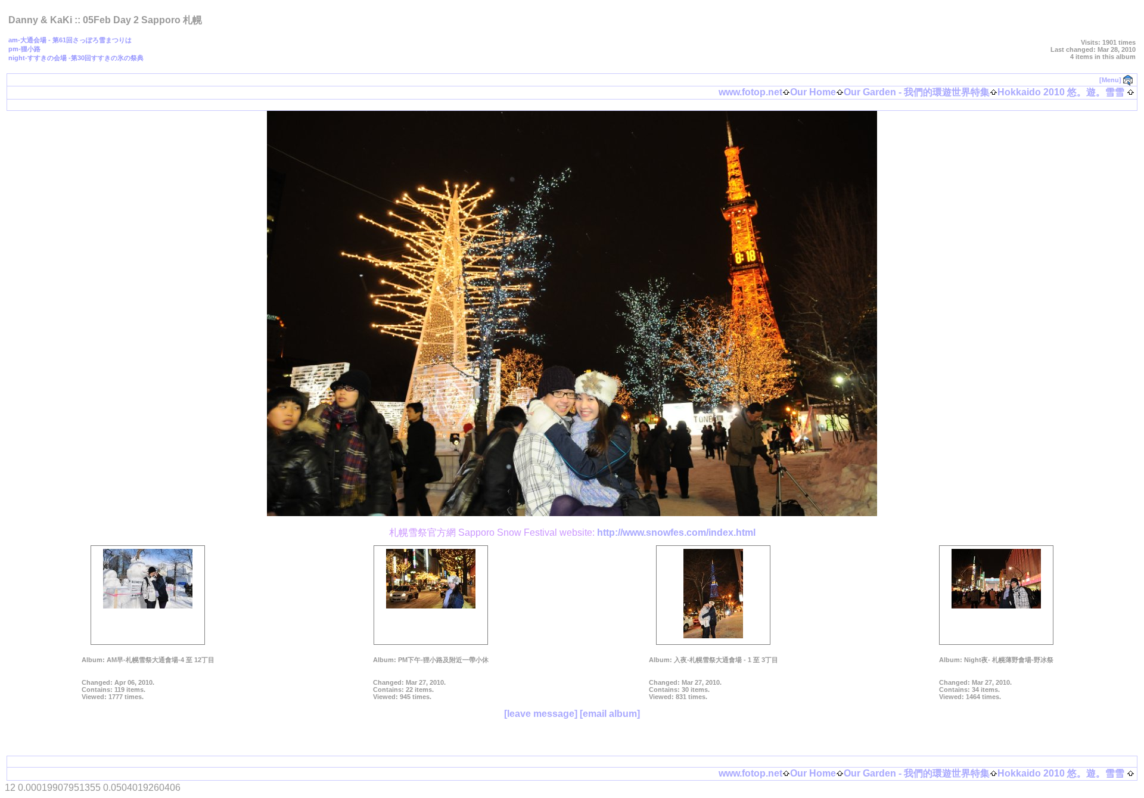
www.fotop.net (750, 92)
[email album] (610, 714)
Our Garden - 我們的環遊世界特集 (917, 92)
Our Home (813, 92)
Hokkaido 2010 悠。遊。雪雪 (1060, 92)
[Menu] (1110, 79)
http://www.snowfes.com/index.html (676, 532)
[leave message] (540, 714)
